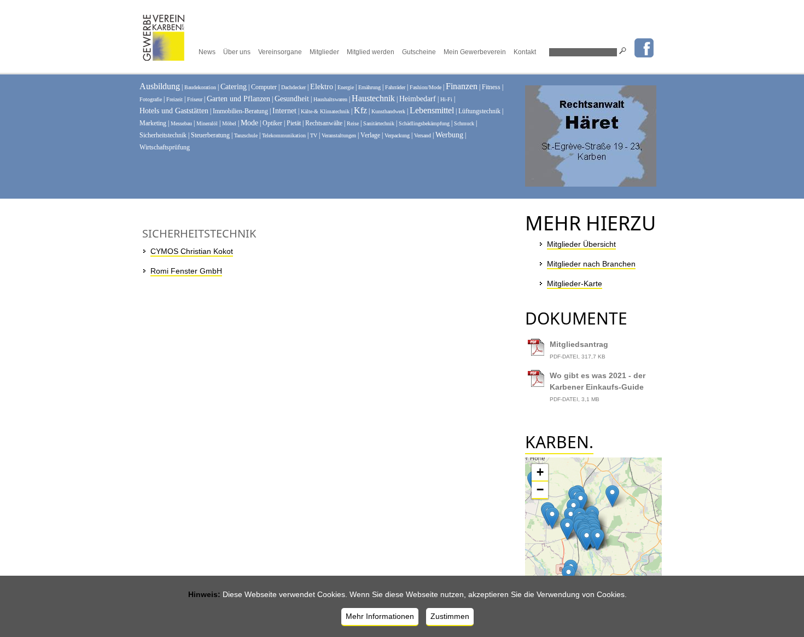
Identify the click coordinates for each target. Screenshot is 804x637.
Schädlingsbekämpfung (424, 123)
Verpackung (397, 135)
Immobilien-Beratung (240, 111)
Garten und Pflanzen (238, 99)
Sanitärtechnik (378, 123)
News (207, 52)
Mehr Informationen (380, 616)
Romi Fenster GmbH (186, 271)
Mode (249, 123)
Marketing (152, 123)
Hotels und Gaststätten (173, 111)
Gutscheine (419, 52)
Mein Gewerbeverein (475, 52)
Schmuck (464, 123)
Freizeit (174, 99)
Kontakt (525, 52)
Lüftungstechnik (479, 111)
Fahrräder (395, 87)
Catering (233, 87)
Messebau (181, 123)
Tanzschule (246, 135)
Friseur (194, 99)
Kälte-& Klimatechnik (325, 111)
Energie (345, 87)
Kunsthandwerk (388, 111)
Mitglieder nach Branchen (591, 263)
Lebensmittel (432, 110)
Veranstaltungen (339, 135)
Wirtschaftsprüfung (164, 147)
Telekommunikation (284, 135)
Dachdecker (293, 87)
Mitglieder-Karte (574, 283)
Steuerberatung (210, 135)
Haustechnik (373, 98)
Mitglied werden (370, 52)
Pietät (294, 123)
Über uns (236, 52)
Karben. (559, 442)
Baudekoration (200, 87)
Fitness (491, 87)
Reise (353, 123)
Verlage (370, 135)
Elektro (321, 87)
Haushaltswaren (330, 99)
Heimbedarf (417, 99)
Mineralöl (207, 123)
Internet (284, 111)
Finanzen (461, 86)
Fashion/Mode (425, 87)
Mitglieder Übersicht (581, 244)
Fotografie (150, 99)
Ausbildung (159, 86)
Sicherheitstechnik (163, 135)
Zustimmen (449, 616)
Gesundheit (292, 99)
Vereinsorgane (280, 52)
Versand (422, 135)
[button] (580, 502)
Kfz (360, 110)
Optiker (272, 123)
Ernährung (369, 87)
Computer (264, 87)
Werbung (449, 135)
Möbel (229, 123)
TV (313, 135)
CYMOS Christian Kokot (191, 251)
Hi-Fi (446, 99)
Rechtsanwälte (323, 123)
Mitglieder (324, 52)
